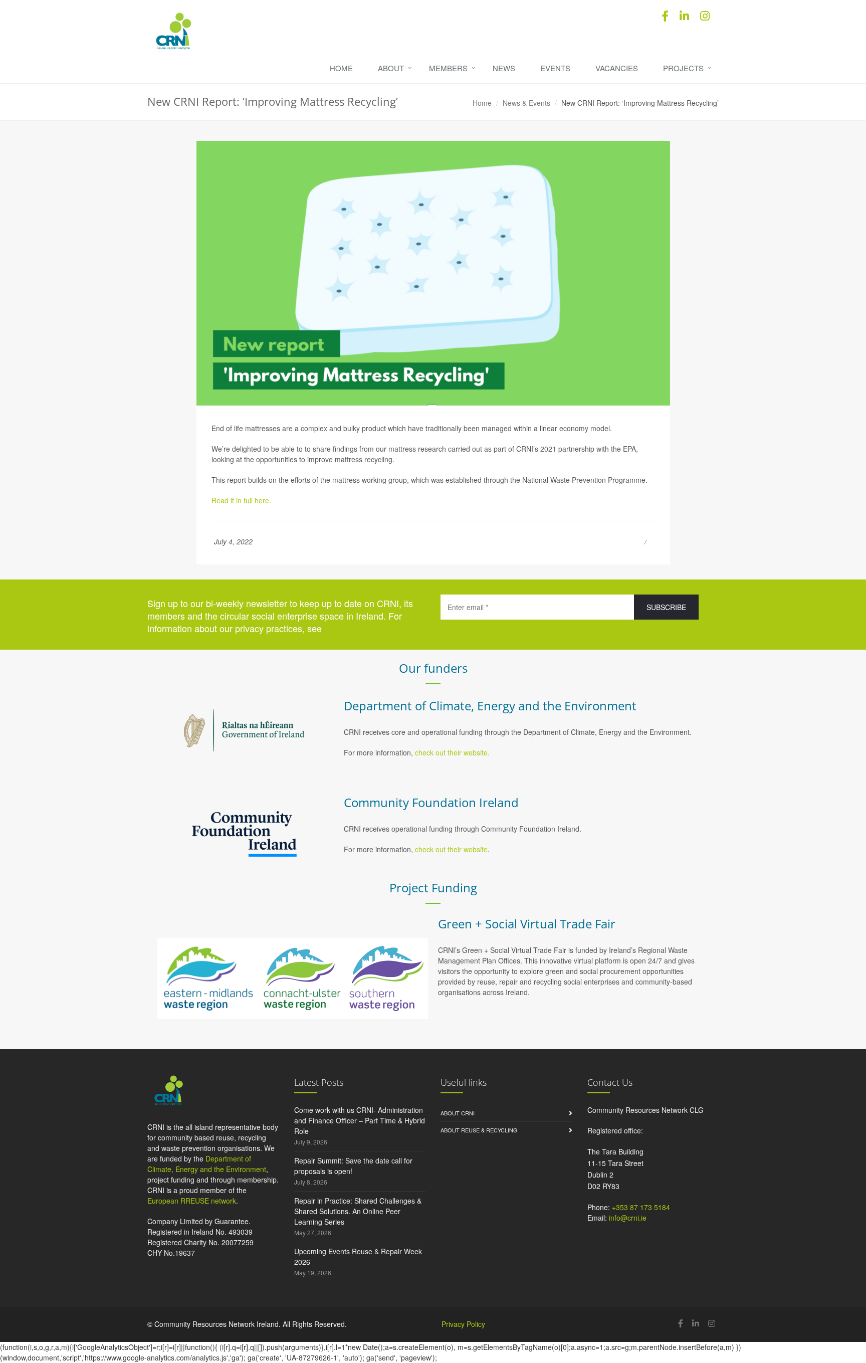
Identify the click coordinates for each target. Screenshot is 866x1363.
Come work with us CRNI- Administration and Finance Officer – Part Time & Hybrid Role (359, 1120)
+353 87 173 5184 (641, 1207)
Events (555, 68)
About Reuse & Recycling (479, 1130)
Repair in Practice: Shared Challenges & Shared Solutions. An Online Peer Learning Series (357, 1211)
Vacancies (616, 68)
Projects (683, 68)
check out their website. (453, 752)
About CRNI (458, 1113)
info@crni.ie (627, 1218)
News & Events (526, 103)
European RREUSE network (191, 1201)
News (504, 68)
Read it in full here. (242, 500)
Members (448, 68)
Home (341, 68)
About (391, 68)
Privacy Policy (463, 1324)
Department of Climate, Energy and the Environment (206, 1163)
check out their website (451, 849)
